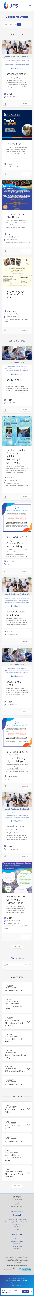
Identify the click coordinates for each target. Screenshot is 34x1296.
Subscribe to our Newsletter (17, 1219)
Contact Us (17, 1227)
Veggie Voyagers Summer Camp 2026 (16, 294)
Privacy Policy (9, 1283)
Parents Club (13, 144)
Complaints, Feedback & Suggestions (17, 1222)
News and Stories (17, 1241)
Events (17, 1239)
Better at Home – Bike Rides (16, 215)
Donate (17, 1229)
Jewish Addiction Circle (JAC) (16, 75)
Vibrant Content (16, 1280)
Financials (17, 1248)
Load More (17, 946)
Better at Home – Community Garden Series (16, 899)
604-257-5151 (17, 1210)
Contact (24, 1280)
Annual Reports (17, 1246)
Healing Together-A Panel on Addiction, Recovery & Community (17, 456)
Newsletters (17, 1244)
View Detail (25, 103)
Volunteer (17, 1224)
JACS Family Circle (13, 381)
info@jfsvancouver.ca (17, 1211)
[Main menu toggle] (30, 5)
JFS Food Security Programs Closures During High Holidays (17, 541)
